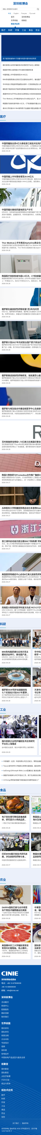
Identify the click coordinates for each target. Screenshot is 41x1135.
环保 (17, 30)
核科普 (4, 1050)
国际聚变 (5, 1073)
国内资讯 (5, 1028)
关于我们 (16, 1123)
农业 (38, 30)
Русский (32, 13)
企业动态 (5, 1039)
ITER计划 (5, 1080)
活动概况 (5, 1002)
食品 (31, 30)
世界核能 (14, 21)
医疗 (3, 30)
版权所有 (25, 1123)
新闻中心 (5, 1006)
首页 (12, 17)
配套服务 (5, 1010)
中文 (9, 13)
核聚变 (24, 21)
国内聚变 (5, 1069)
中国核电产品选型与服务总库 (13, 1058)
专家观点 (5, 1043)
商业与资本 (5, 1084)
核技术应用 (15, 24)
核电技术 (5, 1054)
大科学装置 (5, 1076)
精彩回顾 (5, 1013)
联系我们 (5, 1017)
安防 (3, 1117)
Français (24, 13)
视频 (3, 1047)
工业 (24, 30)
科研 (10, 30)
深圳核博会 (26, 17)
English (16, 13)
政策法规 (5, 1036)
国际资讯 (5, 1032)
